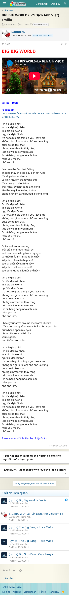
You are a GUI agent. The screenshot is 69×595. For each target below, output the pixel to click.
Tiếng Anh (25, 516)
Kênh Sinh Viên (13, 587)
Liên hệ (6, 591)
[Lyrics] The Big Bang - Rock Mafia (31, 527)
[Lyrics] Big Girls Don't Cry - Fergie (31, 554)
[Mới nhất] (65, 4)
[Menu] (5, 3)
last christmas (40, 24)
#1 (66, 44)
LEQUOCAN (10, 24)
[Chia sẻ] (61, 44)
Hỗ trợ (42, 591)
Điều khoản (30, 591)
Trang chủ (53, 591)
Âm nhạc (24, 503)
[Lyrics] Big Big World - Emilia (28, 500)
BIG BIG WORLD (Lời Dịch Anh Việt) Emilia (36, 513)
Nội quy (17, 591)
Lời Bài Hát (14, 503)
